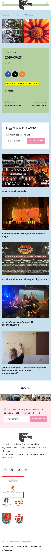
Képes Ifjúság (7, 15)
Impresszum (7, 546)
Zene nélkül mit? (38, 105)
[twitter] (12, 470)
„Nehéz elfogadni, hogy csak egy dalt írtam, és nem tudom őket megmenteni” (24, 370)
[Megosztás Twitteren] (15, 74)
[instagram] (26, 470)
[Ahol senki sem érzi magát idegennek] (25, 258)
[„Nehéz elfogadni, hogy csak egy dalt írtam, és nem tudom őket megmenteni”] (25, 347)
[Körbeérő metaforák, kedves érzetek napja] (25, 213)
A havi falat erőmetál (14, 190)
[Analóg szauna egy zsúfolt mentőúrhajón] (25, 301)
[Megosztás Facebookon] (8, 74)
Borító (18, 15)
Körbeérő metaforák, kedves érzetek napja (23, 235)
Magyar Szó (36, 546)
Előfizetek (7, 550)
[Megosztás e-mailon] (22, 74)
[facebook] (5, 470)
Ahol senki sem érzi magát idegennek (24, 279)
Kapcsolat (22, 546)
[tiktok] (19, 470)
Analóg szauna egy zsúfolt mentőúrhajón (17, 323)
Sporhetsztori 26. (13, 105)
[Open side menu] (3, 3)
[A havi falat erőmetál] (25, 170)
